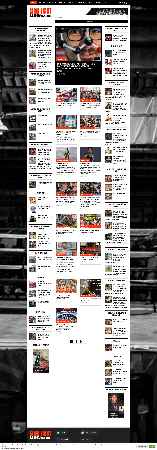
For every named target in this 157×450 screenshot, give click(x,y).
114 (82, 342)
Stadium (59, 100)
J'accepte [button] (152, 446)
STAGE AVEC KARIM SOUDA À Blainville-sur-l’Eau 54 (90, 258)
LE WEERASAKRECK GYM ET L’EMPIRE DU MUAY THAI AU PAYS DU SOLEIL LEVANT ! (90, 105)
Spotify (63, 433)
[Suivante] (46, 362)
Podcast (90, 3)
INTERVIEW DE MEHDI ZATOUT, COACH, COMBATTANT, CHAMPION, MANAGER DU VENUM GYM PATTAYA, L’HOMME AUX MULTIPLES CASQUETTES (65, 168)
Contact (99, 3)
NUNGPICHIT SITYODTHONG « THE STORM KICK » (89, 231)
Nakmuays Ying (85, 160)
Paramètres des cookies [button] (142, 446)
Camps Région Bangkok (87, 100)
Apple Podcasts (91, 432)
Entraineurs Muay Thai (63, 128)
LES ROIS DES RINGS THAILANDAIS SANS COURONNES (63, 297)
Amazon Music (64, 439)
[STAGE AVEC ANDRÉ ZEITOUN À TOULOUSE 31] (90, 288)
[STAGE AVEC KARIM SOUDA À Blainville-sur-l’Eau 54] (90, 249)
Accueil (33, 3)
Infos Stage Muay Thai (87, 255)
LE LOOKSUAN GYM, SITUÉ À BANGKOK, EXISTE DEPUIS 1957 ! (90, 132)
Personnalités (61, 194)
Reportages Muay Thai (63, 292)
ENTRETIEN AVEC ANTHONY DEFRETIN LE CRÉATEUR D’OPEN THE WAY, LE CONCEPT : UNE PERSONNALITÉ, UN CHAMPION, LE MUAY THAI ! (66, 135)
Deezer (88, 439)
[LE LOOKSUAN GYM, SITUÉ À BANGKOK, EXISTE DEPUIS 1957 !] (90, 122)
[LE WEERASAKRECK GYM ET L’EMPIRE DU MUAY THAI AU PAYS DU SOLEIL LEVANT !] (90, 94)
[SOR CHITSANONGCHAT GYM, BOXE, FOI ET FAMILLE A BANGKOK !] (66, 221)
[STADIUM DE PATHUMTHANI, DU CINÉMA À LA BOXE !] (66, 94)
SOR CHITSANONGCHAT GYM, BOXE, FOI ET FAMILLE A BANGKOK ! (66, 232)
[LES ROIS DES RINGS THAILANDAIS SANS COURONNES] (66, 286)
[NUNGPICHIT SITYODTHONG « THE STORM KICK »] (90, 221)
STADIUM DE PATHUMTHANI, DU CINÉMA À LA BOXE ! (66, 104)
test (73, 292)
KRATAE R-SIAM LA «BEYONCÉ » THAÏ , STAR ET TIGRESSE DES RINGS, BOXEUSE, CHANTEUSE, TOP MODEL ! (66, 328)
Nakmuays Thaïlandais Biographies (87, 226)
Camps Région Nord (63, 59)
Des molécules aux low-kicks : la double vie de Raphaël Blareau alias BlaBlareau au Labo (65, 200)
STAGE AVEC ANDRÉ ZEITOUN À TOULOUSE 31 (90, 300)
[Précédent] (35, 362)
